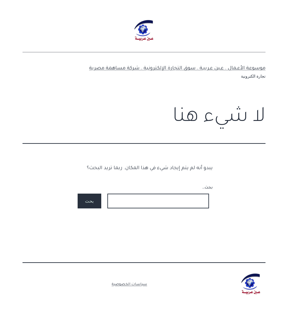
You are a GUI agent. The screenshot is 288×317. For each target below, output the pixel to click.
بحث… (207, 188)
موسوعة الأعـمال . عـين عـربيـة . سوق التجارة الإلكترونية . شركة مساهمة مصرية (177, 68)
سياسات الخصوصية (129, 284)
